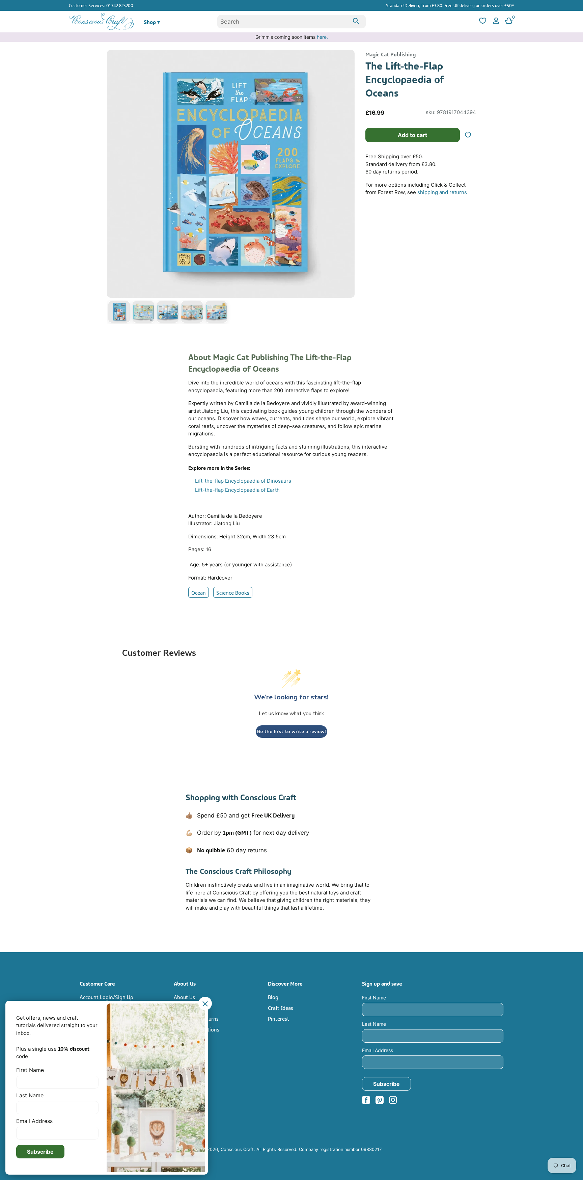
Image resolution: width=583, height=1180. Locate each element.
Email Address (377, 1050)
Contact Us (186, 1007)
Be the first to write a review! (291, 731)
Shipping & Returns (196, 1018)
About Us (184, 997)
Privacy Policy (189, 1040)
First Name (374, 997)
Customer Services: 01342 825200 (101, 5)
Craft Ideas (280, 1007)
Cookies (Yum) (190, 1051)
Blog (273, 997)
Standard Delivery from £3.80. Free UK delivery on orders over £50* (450, 5)
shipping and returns (442, 192)
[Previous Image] (113, 188)
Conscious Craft (237, 1149)
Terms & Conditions (196, 1029)
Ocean (198, 592)
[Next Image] (348, 188)
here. (322, 37)
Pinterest (278, 1018)
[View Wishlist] (482, 22)
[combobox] (291, 21)
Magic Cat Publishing (390, 54)
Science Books (232, 592)
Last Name (374, 1024)
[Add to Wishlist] (470, 135)
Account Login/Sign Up (106, 997)
